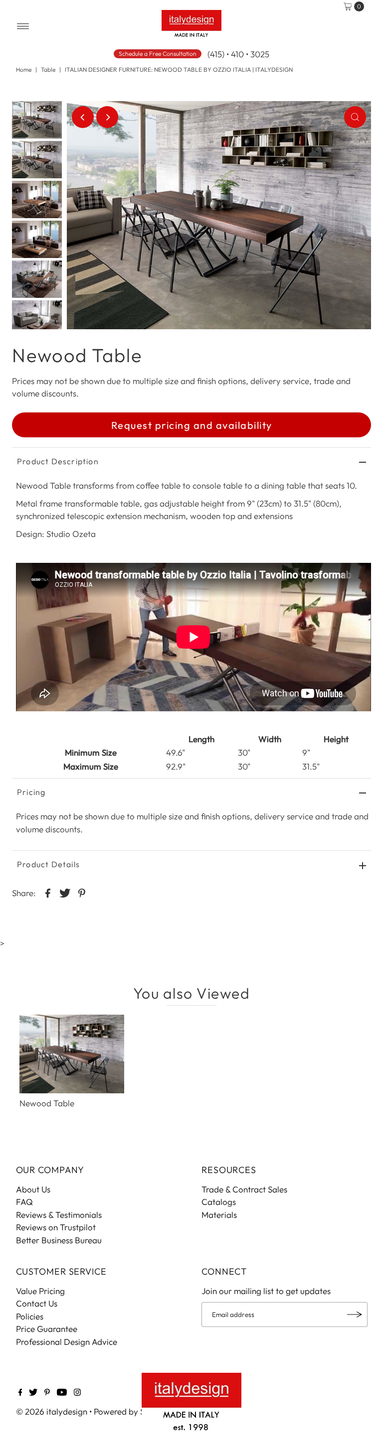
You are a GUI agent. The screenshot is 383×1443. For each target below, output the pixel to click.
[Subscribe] (355, 1314)
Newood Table (46, 1103)
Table (48, 69)
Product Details (48, 864)
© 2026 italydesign (51, 1411)
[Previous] (83, 117)
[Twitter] (33, 1392)
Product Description (58, 461)
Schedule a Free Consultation (157, 53)
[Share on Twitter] (64, 892)
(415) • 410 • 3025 (238, 54)
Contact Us (36, 1303)
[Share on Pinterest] (81, 892)
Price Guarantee (46, 1328)
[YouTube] (62, 1392)
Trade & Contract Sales (244, 1189)
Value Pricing (40, 1291)
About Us (33, 1189)
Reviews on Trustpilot (56, 1227)
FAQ (24, 1201)
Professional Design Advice (66, 1341)
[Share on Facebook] (47, 892)
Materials (219, 1214)
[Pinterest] (47, 1392)
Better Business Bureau (59, 1240)
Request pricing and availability (191, 425)
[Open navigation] (23, 26)
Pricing (31, 792)
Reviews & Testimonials (59, 1214)
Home (23, 69)
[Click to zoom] (355, 117)
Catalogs (218, 1201)
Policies (29, 1316)
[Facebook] (20, 1392)
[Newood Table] (71, 1054)
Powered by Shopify (131, 1411)
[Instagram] (77, 1392)
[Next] (107, 117)
